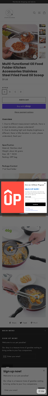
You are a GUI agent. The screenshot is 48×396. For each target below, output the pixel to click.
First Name (28, 196)
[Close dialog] (44, 183)
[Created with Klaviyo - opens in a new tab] (24, 213)
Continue (35, 204)
